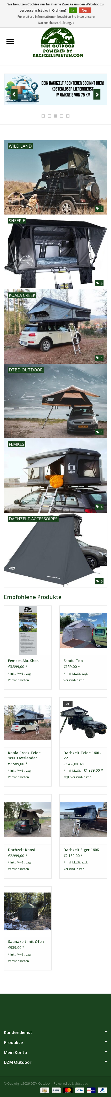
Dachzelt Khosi (21, 849)
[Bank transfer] (55, 1090)
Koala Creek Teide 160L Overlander (24, 755)
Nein (85, 10)
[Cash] (44, 1090)
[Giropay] (90, 1090)
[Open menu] (10, 41)
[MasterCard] (67, 1090)
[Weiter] (96, 94)
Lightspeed (80, 1083)
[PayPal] (101, 1090)
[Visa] (79, 1090)
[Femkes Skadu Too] (83, 630)
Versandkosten (18, 680)
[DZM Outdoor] (65, 41)
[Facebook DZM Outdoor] (51, 1009)
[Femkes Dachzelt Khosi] (28, 819)
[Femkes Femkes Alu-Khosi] (28, 630)
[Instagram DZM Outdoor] (60, 1009)
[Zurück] (14, 94)
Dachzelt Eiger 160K (81, 849)
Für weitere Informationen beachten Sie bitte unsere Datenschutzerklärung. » (56, 19)
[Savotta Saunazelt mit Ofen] (28, 911)
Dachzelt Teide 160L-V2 (82, 755)
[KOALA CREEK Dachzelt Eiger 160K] (83, 819)
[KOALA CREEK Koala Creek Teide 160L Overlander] (28, 722)
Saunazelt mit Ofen (26, 941)
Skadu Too (73, 660)
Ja (73, 10)
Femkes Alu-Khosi (23, 660)
